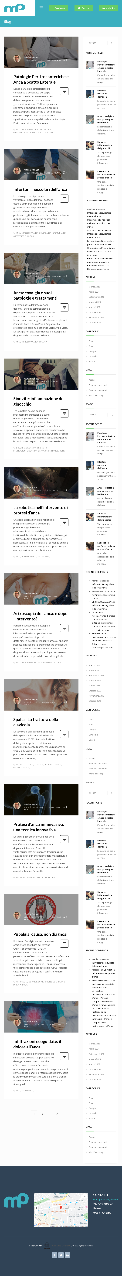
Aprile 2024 (94, 291)
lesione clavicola (21, 768)
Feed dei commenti (98, 390)
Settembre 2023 (96, 296)
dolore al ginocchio (26, 448)
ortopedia (42, 877)
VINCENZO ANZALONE (97, 230)
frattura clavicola (52, 765)
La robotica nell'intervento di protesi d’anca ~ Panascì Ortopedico (101, 244)
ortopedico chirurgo (42, 133)
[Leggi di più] (64, 94)
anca (18, 129)
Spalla (26, 705)
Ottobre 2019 (95, 322)
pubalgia (17, 985)
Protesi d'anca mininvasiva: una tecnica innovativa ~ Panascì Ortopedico (100, 262)
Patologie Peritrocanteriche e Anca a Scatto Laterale (41, 79)
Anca (59, 60)
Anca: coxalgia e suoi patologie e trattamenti (35, 295)
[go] (112, 43)
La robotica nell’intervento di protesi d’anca (106, 174)
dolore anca (45, 129)
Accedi (92, 379)
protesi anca (43, 557)
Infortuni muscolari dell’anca (40, 189)
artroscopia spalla (24, 765)
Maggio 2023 (95, 302)
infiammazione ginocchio (25, 451)
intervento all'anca (22, 133)
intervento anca (29, 557)
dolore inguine (36, 982)
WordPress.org (96, 395)
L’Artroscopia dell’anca (98, 268)
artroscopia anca (30, 129)
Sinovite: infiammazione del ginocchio (104, 145)
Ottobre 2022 (95, 312)
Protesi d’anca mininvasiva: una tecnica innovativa (38, 827)
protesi (51, 877)
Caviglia (92, 351)
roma (62, 451)
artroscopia (21, 982)
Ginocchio (30, 384)
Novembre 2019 (96, 317)
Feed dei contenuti (98, 385)
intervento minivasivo (26, 877)
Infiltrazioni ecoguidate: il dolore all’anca (37, 1044)
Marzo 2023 (94, 307)
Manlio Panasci (31, 57)
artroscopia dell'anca (32, 662)
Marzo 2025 (94, 286)
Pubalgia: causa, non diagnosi (40, 934)
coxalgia (43, 342)
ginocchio (42, 448)
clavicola (39, 765)
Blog (91, 346)
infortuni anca (59, 233)
